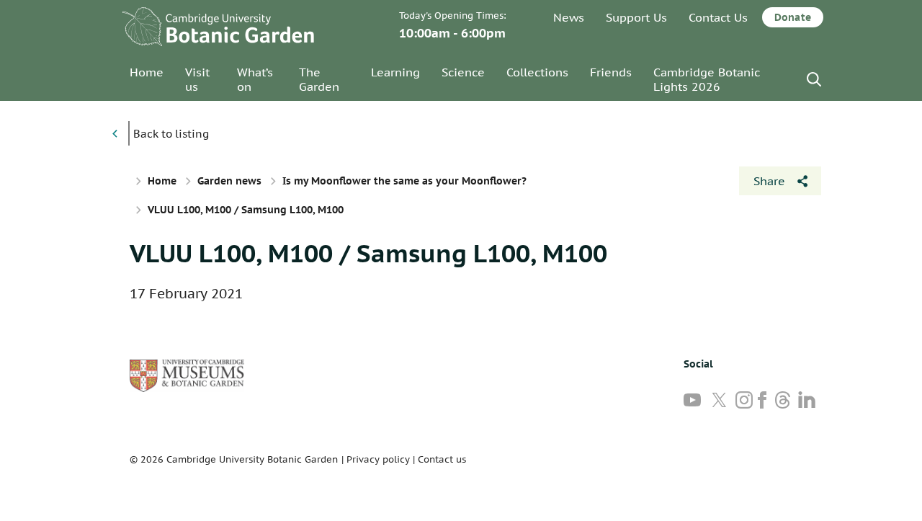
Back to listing (171, 134)
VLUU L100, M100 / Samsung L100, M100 (368, 253)
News (568, 17)
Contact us (442, 459)
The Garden (319, 79)
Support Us (636, 17)
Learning (395, 72)
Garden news (229, 180)
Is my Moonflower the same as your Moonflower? (404, 180)
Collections (537, 72)
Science (463, 72)
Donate (792, 17)
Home (147, 72)
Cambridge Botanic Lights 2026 (706, 79)
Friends (611, 72)
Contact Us (718, 17)
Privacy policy (378, 459)
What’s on (255, 79)
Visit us (197, 79)
